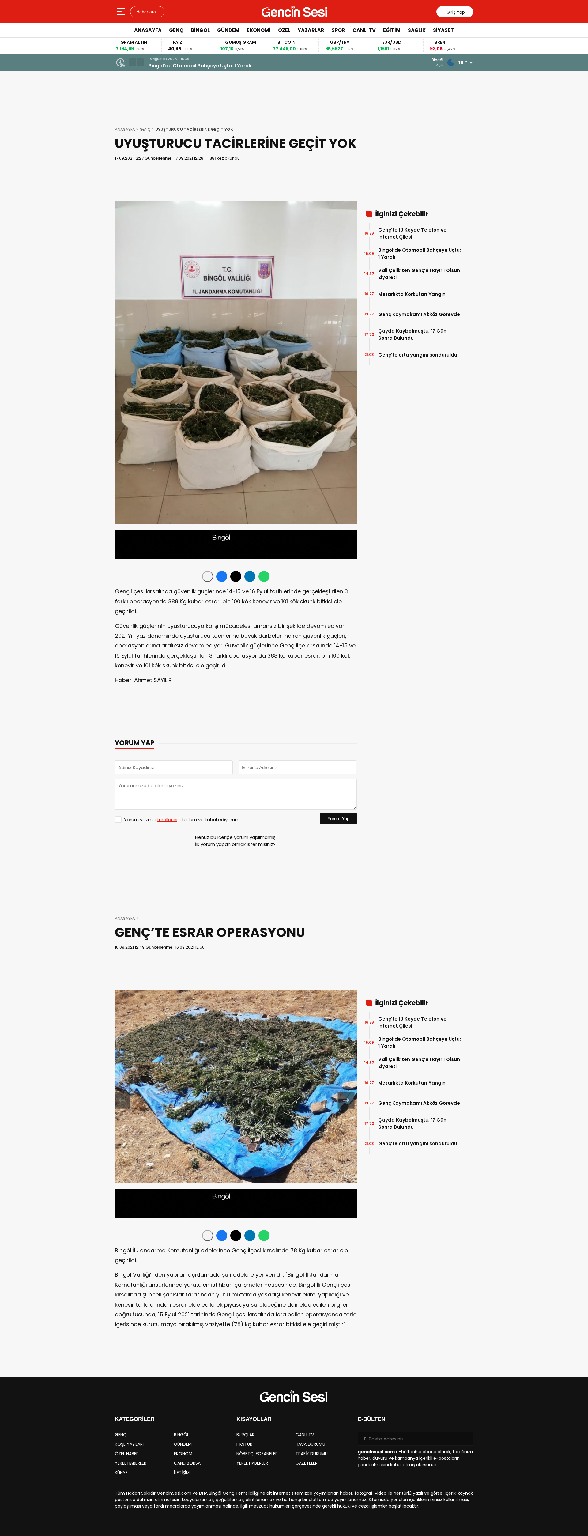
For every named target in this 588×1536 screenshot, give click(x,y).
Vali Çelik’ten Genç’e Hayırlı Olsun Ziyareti (419, 274)
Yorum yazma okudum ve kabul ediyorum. (182, 819)
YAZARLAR (311, 30)
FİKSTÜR (244, 1444)
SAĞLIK (417, 30)
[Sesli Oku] (207, 576)
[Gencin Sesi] (295, 12)
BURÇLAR (245, 1435)
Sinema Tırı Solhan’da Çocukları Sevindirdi (201, 65)
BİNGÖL (200, 30)
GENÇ (176, 30)
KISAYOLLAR (254, 1419)
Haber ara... (147, 11)
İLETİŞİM (182, 1473)
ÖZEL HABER (127, 1454)
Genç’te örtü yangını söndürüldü (417, 355)
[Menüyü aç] (122, 12)
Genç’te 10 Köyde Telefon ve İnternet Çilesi (412, 233)
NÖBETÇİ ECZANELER (257, 1454)
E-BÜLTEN (371, 1419)
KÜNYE (121, 1473)
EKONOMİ (259, 30)
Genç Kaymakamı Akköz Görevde (419, 314)
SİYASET (443, 30)
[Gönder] (466, 1439)
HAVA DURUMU (310, 1444)
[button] (132, 62)
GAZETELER (307, 1463)
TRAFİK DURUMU (312, 1454)
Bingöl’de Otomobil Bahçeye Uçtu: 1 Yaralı (419, 253)
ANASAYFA (148, 30)
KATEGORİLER (135, 1419)
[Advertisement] (500, 130)
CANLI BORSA (187, 1463)
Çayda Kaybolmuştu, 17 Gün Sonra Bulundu (412, 334)
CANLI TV (364, 30)
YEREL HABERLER (130, 1463)
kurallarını (167, 819)
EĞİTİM (392, 30)
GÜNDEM (228, 30)
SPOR (338, 30)
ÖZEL (284, 30)
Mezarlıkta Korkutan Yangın (412, 294)
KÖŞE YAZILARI (129, 1444)
